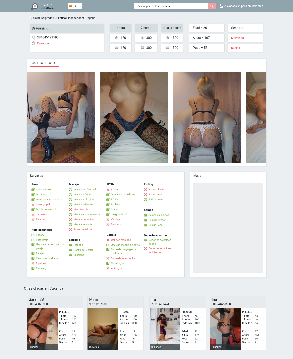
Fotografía (42, 239)
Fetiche (40, 219)
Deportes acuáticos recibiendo (159, 250)
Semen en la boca (158, 214)
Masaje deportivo (84, 219)
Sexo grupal (43, 204)
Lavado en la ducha (47, 258)
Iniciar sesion (243, 6)
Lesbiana (79, 254)
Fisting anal (155, 194)
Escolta (40, 234)
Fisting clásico (156, 189)
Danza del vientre (83, 249)
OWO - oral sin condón (49, 199)
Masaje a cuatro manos (87, 214)
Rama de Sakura (83, 229)
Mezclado (237, 38)
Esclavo (115, 204)
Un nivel (40, 194)
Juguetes (41, 214)
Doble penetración (46, 209)
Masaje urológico (84, 199)
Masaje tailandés (83, 204)
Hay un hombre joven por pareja (50, 246)
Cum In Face (155, 224)
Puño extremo (156, 199)
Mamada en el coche (123, 258)
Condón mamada (121, 239)
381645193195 (48, 37)
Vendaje (115, 219)
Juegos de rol (119, 214)
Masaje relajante (83, 224)
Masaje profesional (85, 189)
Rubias (235, 48)
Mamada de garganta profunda (123, 251)
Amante (115, 189)
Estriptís (78, 244)
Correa (115, 209)
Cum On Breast (156, 219)
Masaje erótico (82, 194)
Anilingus (116, 268)
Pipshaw (41, 263)
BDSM (114, 199)
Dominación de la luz (123, 194)
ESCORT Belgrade (41, 18)
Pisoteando (117, 224)
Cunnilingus (117, 263)
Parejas (40, 253)
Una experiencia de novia (125, 244)
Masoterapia (81, 209)
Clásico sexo (43, 189)
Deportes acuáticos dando (159, 241)
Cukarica (60, 18)
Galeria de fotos (44, 63)
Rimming (41, 268)
